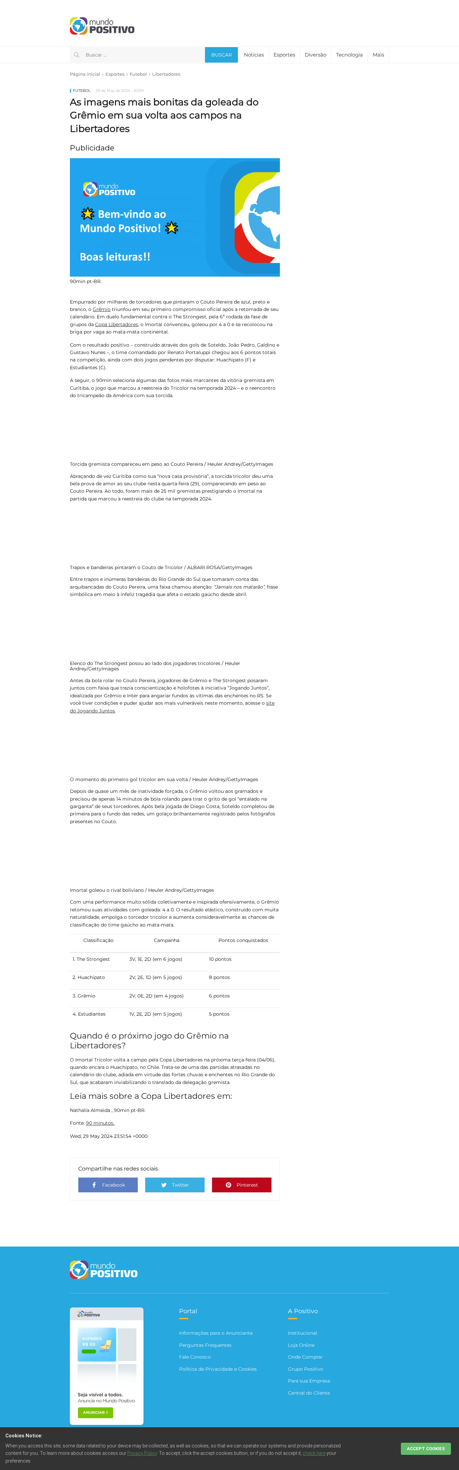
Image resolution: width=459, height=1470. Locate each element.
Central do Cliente (309, 1393)
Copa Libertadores (116, 324)
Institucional (302, 1333)
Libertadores (166, 74)
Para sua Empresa (309, 1381)
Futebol (138, 74)
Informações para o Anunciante (216, 1333)
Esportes (284, 54)
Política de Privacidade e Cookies (218, 1369)
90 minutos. (100, 1123)
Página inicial (85, 74)
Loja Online (301, 1345)
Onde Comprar (305, 1357)
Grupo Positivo (305, 1369)
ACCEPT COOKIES (426, 1448)
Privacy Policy (142, 1453)
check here (314, 1453)
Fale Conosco (195, 1357)
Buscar (221, 55)
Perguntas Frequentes (205, 1345)
